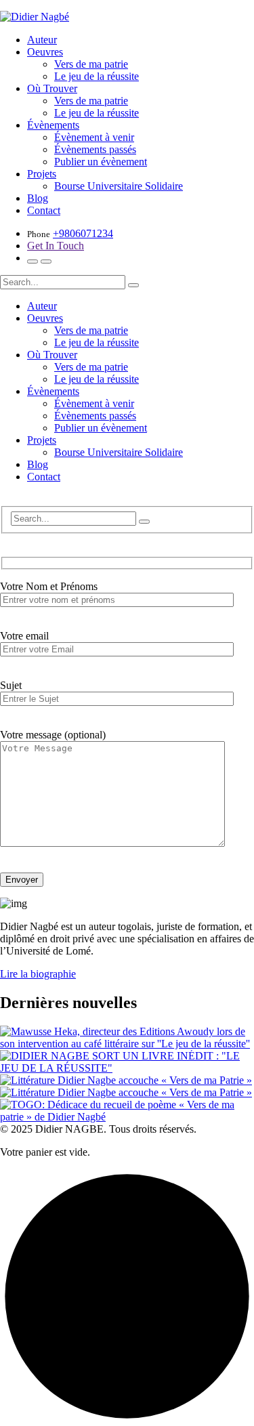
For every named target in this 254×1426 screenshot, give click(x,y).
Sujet (11, 685)
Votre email (24, 636)
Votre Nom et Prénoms (49, 586)
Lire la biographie (38, 974)
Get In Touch (55, 245)
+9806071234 (83, 233)
